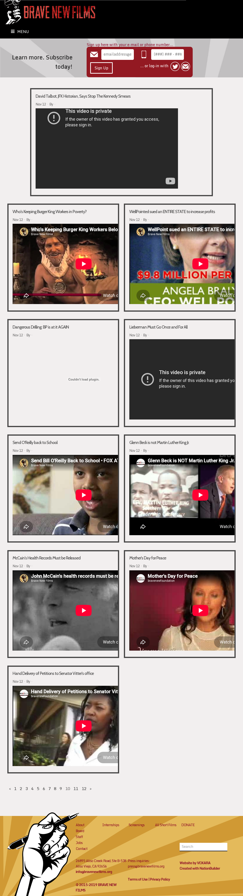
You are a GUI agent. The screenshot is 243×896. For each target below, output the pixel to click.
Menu (23, 32)
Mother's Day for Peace (147, 557)
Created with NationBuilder (200, 868)
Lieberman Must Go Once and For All (158, 326)
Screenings (137, 825)
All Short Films (165, 825)
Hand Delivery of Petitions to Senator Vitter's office (53, 673)
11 (75, 788)
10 (67, 788)
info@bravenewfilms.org (94, 871)
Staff (79, 836)
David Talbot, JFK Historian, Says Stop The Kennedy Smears (83, 96)
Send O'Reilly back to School (35, 442)
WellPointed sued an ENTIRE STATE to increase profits (172, 211)
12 (84, 788)
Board (80, 831)
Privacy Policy (160, 879)
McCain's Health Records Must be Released (46, 557)
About (80, 825)
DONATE (188, 825)
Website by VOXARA (195, 863)
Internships (110, 825)
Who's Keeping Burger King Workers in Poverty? (50, 211)
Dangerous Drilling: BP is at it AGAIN (41, 326)
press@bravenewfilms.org (146, 866)
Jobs (79, 842)
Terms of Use (138, 879)
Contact (81, 848)
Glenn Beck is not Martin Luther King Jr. (159, 442)
